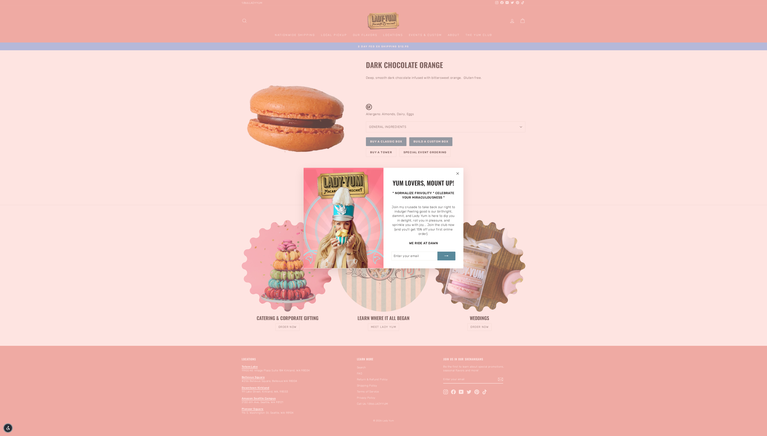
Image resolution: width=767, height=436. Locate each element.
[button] (8, 428)
